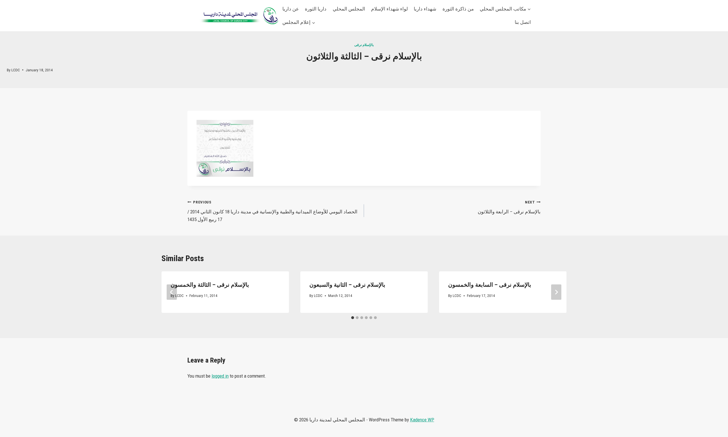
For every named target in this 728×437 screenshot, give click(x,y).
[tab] (352, 317)
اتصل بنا (523, 22)
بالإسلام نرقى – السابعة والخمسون (489, 284)
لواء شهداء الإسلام (389, 9)
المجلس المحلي (349, 9)
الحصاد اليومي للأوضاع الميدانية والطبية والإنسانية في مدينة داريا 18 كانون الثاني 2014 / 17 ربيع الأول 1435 (272, 211)
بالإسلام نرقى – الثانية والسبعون (347, 284)
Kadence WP (422, 420)
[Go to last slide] (172, 292)
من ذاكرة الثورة (458, 9)
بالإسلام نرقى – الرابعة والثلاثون (509, 207)
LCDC (15, 70)
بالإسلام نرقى (364, 45)
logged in (220, 376)
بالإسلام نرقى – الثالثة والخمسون (210, 284)
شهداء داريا (425, 9)
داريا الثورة (315, 9)
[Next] (556, 292)
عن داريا (290, 9)
